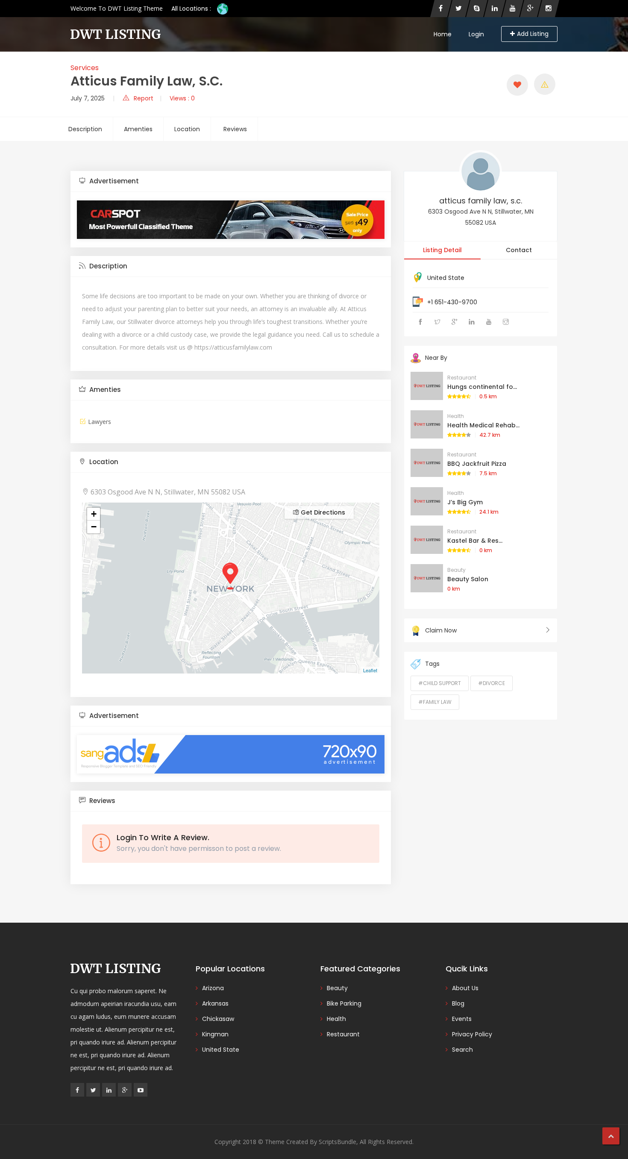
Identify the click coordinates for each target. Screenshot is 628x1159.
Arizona (213, 988)
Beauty (456, 570)
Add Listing (533, 33)
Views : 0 (182, 98)
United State (445, 278)
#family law (435, 702)
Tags (432, 663)
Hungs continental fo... (482, 386)
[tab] (230, 181)
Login (476, 34)
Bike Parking (344, 1003)
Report (143, 98)
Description (85, 129)
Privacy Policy (472, 1034)
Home (443, 34)
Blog (458, 1003)
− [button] (94, 526)
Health (455, 416)
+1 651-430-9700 (452, 302)
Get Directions (322, 512)
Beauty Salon (467, 579)
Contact (519, 250)
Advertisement (113, 180)
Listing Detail (442, 250)
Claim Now (441, 630)
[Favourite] (517, 85)
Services (84, 68)
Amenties (138, 129)
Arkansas (215, 1003)
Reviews (235, 129)
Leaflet (370, 670)
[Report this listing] (544, 84)
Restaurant (461, 377)
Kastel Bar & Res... (474, 540)
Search (462, 1049)
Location (187, 129)
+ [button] (94, 514)
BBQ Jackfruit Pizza (476, 463)
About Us (465, 988)
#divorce (491, 683)
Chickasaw (218, 1019)
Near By (436, 357)
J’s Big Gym (465, 502)
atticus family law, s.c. (480, 200)
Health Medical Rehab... (483, 425)
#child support (439, 683)
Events (462, 1019)
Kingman (215, 1034)
